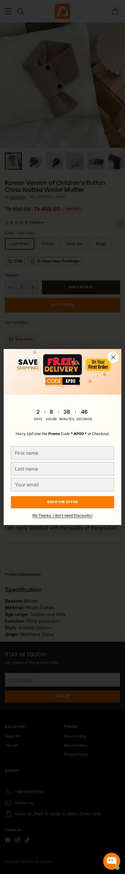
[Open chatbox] (111, 861)
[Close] (113, 357)
